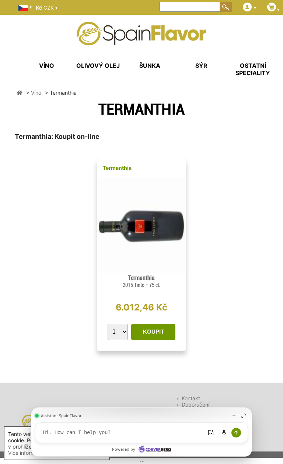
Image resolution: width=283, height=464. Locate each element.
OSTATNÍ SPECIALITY (252, 69)
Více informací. (25, 453)
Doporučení (195, 404)
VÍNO (46, 65)
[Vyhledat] (226, 7)
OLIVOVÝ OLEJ (98, 65)
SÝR (201, 65)
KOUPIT (153, 331)
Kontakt (191, 398)
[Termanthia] (141, 271)
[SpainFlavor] (19, 92)
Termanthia (117, 168)
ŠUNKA (149, 65)
